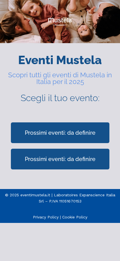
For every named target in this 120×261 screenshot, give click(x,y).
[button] (60, 132)
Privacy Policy (46, 217)
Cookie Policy (74, 217)
